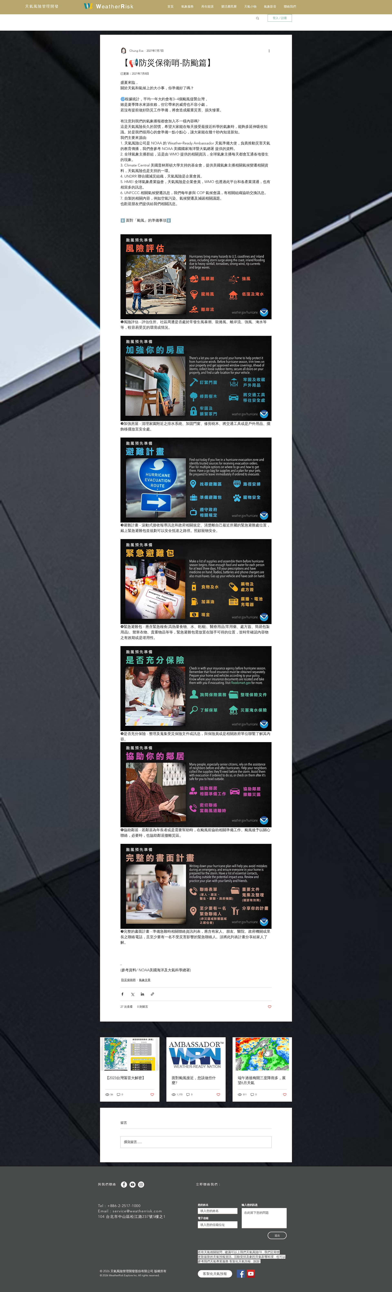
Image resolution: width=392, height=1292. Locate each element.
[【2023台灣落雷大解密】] (129, 1054)
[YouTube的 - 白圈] (132, 1184)
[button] (257, 18)
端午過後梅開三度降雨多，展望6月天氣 (262, 1080)
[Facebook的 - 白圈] (124, 1184)
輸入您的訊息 (250, 1205)
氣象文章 (144, 980)
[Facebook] (241, 1274)
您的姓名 (203, 1205)
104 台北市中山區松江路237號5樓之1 (132, 1216)
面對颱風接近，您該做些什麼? (194, 1080)
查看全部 (286, 1030)
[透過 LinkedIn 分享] (142, 994)
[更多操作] (269, 50)
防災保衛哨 (128, 980)
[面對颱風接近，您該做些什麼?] (196, 1054)
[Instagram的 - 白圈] (141, 1184)
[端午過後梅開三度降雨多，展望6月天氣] (262, 1054)
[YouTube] (251, 1274)
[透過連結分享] (152, 994)
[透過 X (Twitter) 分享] (132, 994)
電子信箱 (203, 1218)
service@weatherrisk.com (137, 1211)
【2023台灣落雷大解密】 (125, 1078)
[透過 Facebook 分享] (122, 994)
